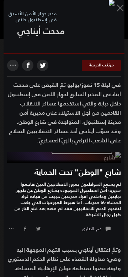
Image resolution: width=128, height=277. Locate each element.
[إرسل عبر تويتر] (42, 65)
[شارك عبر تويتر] (38, 229)
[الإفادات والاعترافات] (120, 8)
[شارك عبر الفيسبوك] (27, 65)
